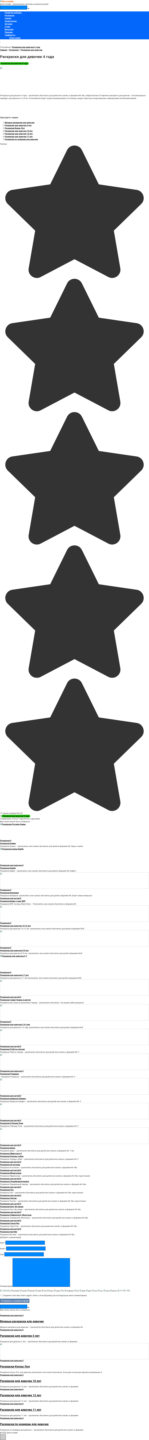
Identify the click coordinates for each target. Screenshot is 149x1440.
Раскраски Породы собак (11, 1156)
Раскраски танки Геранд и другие (15, 1000)
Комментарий (6, 1286)
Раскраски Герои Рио (9, 1223)
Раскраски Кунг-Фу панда (11, 1207)
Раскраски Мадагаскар (10, 1173)
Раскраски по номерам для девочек (21, 139)
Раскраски (9, 15)
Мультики (9, 29)
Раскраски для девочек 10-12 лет (15, 926)
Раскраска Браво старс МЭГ (13, 901)
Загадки (8, 24)
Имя (2, 1243)
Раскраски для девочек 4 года (26, 47)
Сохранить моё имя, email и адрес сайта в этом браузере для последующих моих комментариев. (45, 1295)
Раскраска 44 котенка (10, 1165)
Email (3, 1249)
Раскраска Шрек (7, 1148)
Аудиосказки (11, 21)
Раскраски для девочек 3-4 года (15, 1024)
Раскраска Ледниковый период (14, 1181)
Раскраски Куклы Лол (15, 128)
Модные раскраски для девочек (19, 123)
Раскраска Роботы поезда (12, 1049)
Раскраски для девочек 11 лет (19, 137)
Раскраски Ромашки (9, 1074)
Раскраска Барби (8, 868)
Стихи (7, 27)
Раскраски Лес (7, 1190)
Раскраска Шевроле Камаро (13, 1099)
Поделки (9, 32)
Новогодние (14, 38)
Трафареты (10, 35)
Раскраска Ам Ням (8, 1232)
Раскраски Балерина (9, 893)
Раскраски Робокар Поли (11, 1123)
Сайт (2, 1254)
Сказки (8, 18)
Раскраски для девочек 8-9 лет (14, 950)
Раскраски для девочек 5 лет (18, 125)
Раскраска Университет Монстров (15, 1215)
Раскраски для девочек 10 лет (19, 131)
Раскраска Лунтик (8, 1198)
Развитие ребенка (13, 13)
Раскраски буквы (8, 843)
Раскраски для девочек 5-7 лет (14, 975)
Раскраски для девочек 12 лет (19, 134)
